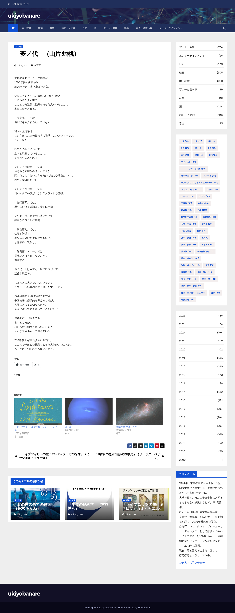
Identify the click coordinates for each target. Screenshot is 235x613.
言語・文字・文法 (191, 286)
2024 (182, 332)
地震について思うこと (126, 427)
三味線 (186, 203)
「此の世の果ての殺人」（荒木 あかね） (34, 506)
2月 (198, 141)
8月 (185, 155)
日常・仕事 (188, 244)
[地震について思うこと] (139, 412)
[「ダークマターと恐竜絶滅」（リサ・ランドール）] (38, 412)
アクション (188, 162)
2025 (182, 324)
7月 (212, 148)
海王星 (68, 427)
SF (213, 155)
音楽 (52, 28)
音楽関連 (187, 299)
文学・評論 (188, 237)
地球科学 (209, 217)
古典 (202, 210)
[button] (224, 28)
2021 (182, 358)
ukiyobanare (24, 15)
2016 (182, 400)
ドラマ (212, 189)
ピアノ (204, 196)
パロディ (187, 196)
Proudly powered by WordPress (100, 607)
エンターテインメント (171, 28)
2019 (182, 375)
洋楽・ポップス (190, 265)
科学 (126, 28)
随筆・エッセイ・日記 (193, 293)
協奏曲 (203, 203)
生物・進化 (204, 272)
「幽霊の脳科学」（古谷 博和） (88, 506)
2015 (182, 408)
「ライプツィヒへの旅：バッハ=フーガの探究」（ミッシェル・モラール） (54, 456)
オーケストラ (189, 176)
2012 (182, 434)
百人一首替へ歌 (144, 28)
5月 (185, 148)
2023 (182, 341)
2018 (182, 383)
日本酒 (186, 251)
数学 (201, 231)
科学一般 (209, 279)
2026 (182, 315)
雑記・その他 (68, 28)
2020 (182, 366)
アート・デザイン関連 (193, 169)
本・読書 (26, 28)
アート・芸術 (110, 28)
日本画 (207, 244)
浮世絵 (186, 272)
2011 (182, 442)
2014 (182, 417)
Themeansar (144, 607)
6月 (198, 148)
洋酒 (209, 265)
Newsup (130, 607)
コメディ (210, 176)
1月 (185, 141)
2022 (182, 349)
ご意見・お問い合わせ (192, 562)
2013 (182, 425)
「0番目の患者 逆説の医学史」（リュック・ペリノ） (127, 456)
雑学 (215, 293)
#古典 (38, 65)
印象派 (186, 210)
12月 (199, 155)
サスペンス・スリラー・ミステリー (199, 182)
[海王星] (89, 412)
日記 (84, 28)
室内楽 (207, 224)
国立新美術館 (189, 217)
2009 (182, 459)
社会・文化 (188, 279)
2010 (182, 451)
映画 (40, 28)
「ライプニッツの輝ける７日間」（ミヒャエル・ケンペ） (143, 508)
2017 (182, 392)
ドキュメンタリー (191, 189)
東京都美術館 (205, 251)
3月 (211, 141)
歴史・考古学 (190, 258)
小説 (186, 231)
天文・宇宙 (188, 224)
